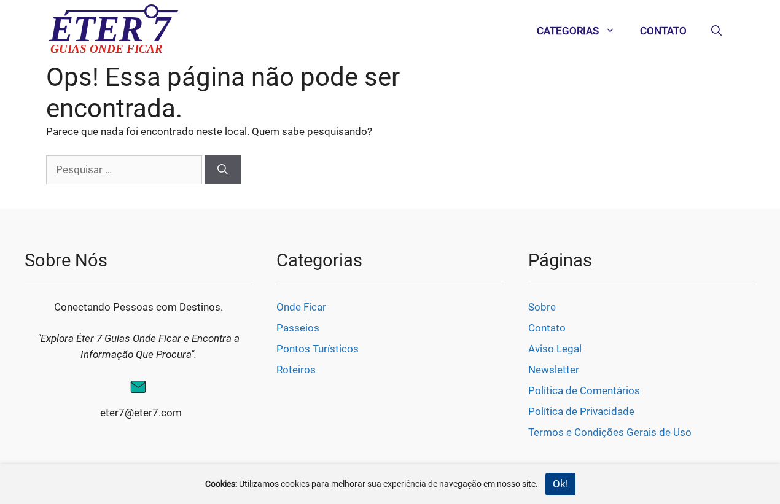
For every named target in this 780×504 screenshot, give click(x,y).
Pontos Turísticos (317, 349)
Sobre (542, 307)
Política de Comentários (584, 390)
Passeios (297, 328)
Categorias (568, 31)
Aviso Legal (555, 349)
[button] (716, 30)
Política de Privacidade (581, 411)
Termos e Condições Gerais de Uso (610, 432)
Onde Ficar (301, 307)
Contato (663, 31)
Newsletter (553, 369)
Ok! (560, 484)
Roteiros (296, 369)
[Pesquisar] (223, 170)
